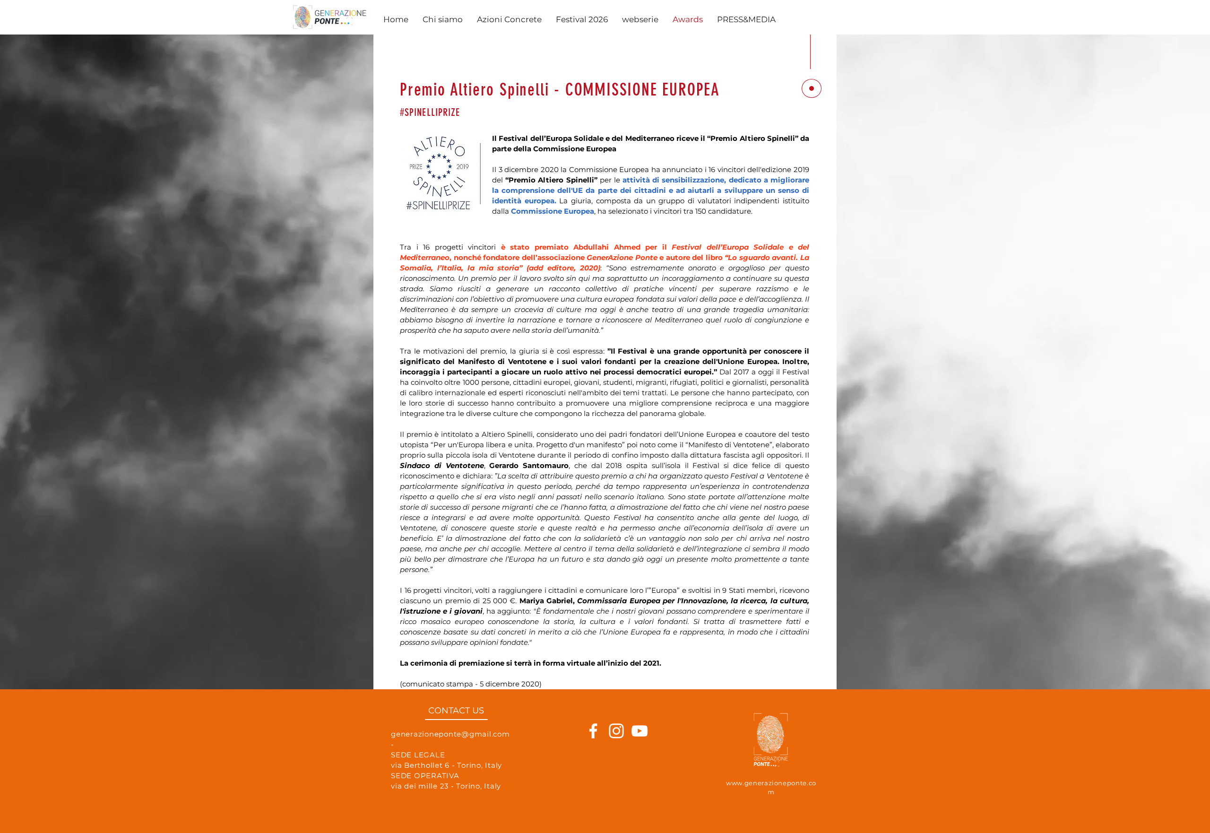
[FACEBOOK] (593, 731)
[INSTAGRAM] (616, 731)
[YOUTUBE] (639, 731)
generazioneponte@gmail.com (450, 733)
